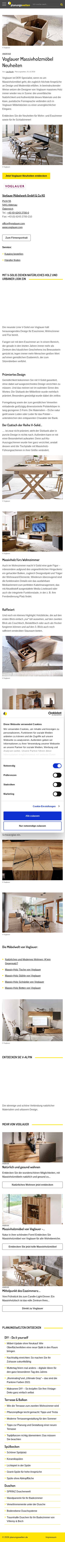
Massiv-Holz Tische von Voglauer (23, 969)
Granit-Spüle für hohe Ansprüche (24, 1472)
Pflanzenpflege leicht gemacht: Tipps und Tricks (32, 1412)
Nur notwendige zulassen (32, 826)
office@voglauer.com (13, 223)
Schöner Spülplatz (17, 1452)
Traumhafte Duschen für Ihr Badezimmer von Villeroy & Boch (31, 1519)
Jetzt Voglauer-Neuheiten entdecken (26, 176)
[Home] (19, 4)
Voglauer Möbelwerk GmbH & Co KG (23, 195)
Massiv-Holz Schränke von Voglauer (24, 982)
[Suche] (61, 5)
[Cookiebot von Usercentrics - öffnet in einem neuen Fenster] (48, 714)
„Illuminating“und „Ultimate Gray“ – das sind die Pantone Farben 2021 (32, 1380)
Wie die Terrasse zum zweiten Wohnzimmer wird (33, 1406)
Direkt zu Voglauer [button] (32, 1308)
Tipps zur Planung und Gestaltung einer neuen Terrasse (32, 1427)
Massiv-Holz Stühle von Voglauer (23, 975)
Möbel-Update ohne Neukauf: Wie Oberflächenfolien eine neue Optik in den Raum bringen (32, 1347)
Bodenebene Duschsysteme (22, 1511)
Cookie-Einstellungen (44, 806)
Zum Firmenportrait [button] (16, 237)
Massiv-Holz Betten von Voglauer (23, 988)
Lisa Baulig (10, 72)
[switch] (57, 775)
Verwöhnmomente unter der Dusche (26, 1504)
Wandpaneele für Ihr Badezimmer (25, 1498)
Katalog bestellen (14, 254)
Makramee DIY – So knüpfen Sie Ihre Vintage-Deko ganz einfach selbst (31, 1390)
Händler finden (12, 260)
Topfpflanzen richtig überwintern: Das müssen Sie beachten (31, 1437)
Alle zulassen (33, 816)
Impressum (51, 1537)
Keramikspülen (15, 1459)
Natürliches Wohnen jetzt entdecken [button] (32, 1184)
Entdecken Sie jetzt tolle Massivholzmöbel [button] (33, 1246)
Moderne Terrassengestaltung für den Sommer (31, 1418)
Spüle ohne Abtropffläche (20, 1478)
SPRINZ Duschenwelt (19, 1491)
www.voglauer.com (12, 227)
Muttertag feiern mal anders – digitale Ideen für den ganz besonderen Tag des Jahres (31, 1370)
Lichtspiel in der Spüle (19, 1465)
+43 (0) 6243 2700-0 (18, 213)
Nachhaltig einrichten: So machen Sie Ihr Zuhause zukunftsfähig (29, 1359)
